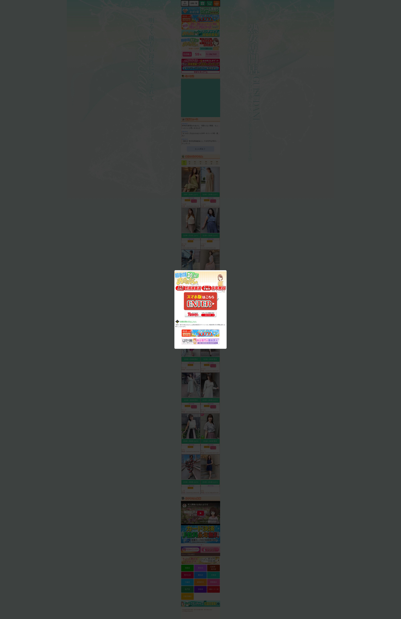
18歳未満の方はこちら (188, 321)
